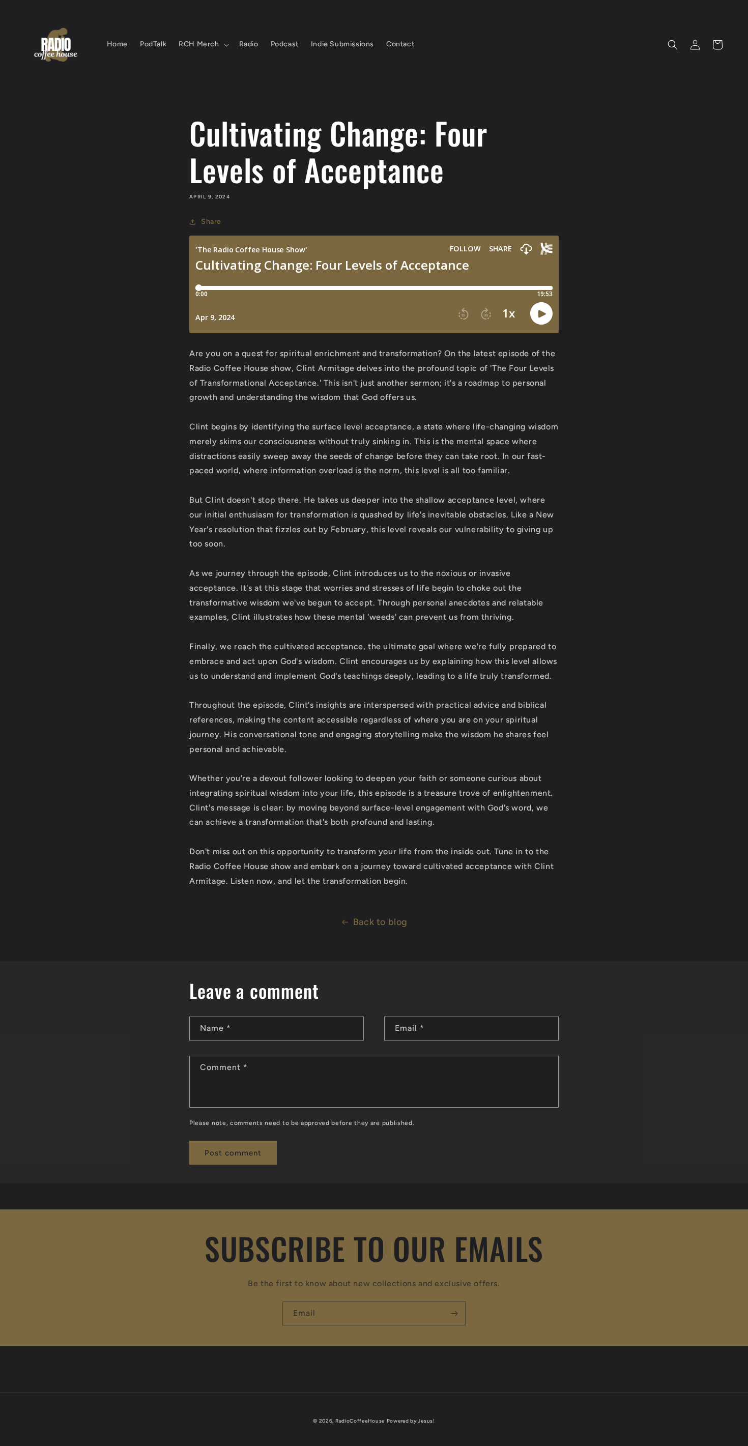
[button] (202, 44)
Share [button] (211, 221)
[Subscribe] (454, 1313)
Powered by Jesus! (411, 1421)
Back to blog (380, 922)
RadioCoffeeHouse (360, 1421)
